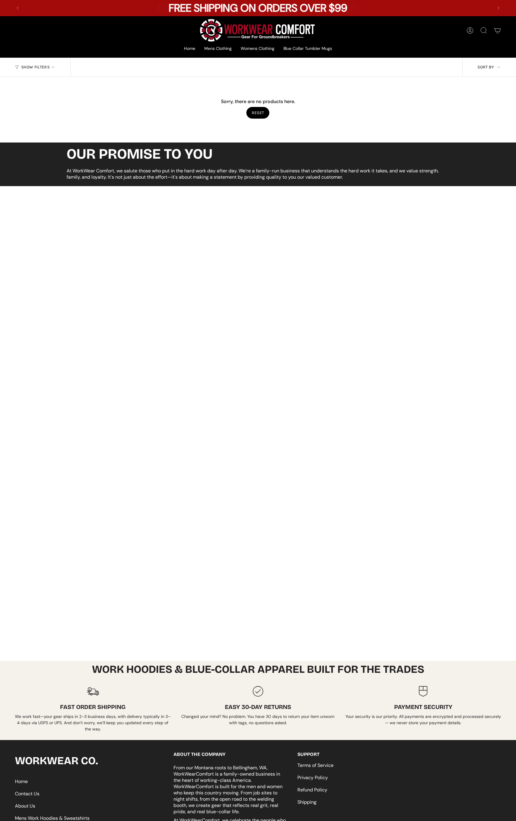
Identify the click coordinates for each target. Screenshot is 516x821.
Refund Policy (312, 790)
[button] (218, 49)
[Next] (498, 8)
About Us (25, 806)
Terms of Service (315, 765)
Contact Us (27, 794)
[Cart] (497, 30)
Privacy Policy (312, 777)
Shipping (307, 802)
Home (21, 781)
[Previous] (17, 8)
